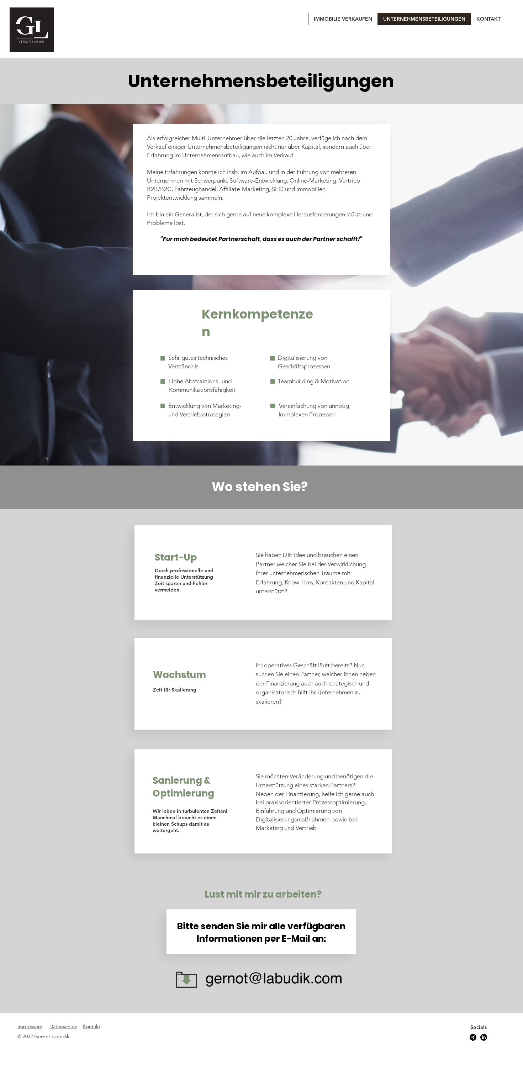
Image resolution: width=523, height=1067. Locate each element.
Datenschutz (63, 1026)
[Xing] (473, 1037)
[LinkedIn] (483, 1037)
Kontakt (91, 1026)
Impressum (29, 1026)
